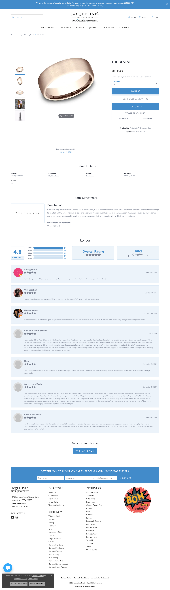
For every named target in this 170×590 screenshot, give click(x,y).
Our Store (108, 27)
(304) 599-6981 (66, 152)
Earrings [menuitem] (51, 522)
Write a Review (84, 450)
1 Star (30, 258)
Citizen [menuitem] (89, 508)
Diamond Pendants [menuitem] (55, 544)
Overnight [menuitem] (90, 530)
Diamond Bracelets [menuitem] (55, 560)
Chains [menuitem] (51, 541)
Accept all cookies (37, 584)
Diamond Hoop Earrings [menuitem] (57, 567)
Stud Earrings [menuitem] (53, 557)
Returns (147, 118)
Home (12, 35)
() (65, 247)
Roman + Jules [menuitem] (91, 537)
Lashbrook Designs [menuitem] (93, 521)
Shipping (123, 118)
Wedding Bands (29, 35)
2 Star (30, 255)
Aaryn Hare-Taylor (33, 383)
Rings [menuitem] (50, 528)
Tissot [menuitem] (88, 546)
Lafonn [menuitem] (89, 517)
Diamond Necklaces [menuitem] (56, 548)
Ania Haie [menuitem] (90, 495)
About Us (52, 492)
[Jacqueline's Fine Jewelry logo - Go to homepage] (85, 17)
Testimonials (53, 498)
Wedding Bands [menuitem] (54, 516)
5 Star (30, 247)
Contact (124, 27)
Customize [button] (135, 106)
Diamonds (65, 27)
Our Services (53, 495)
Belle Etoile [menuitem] (90, 498)
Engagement (48, 27)
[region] (66, 92)
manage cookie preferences (26, 579)
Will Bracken (30, 289)
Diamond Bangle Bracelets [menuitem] (58, 563)
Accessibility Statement (100, 578)
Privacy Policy (53, 501)
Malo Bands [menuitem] (90, 524)
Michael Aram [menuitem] (91, 527)
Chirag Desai (30, 269)
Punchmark (90, 586)
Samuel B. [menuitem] (90, 540)
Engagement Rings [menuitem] (55, 532)
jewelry (19, 35)
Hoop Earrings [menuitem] (53, 554)
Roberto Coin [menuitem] (91, 533)
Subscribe (125, 478)
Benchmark (90, 175)
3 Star (30, 253)
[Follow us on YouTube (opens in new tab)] (12, 517)
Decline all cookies (19, 584)
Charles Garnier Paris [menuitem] (94, 505)
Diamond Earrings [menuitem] (55, 551)
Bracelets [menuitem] (51, 519)
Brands (80, 27)
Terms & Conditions (56, 505)
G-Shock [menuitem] (89, 514)
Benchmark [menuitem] (90, 501)
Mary (26, 361)
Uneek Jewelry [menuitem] (91, 549)
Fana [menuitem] (88, 511)
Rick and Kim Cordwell (35, 330)
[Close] (166, 4)
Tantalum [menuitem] (89, 543)
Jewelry (93, 27)
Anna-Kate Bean (32, 414)
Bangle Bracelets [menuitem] (54, 538)
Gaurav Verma (31, 310)
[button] (132, 17)
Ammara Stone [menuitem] (92, 492)
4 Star (30, 250)
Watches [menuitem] (51, 535)
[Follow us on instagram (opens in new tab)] (17, 517)
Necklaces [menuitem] (52, 525)
